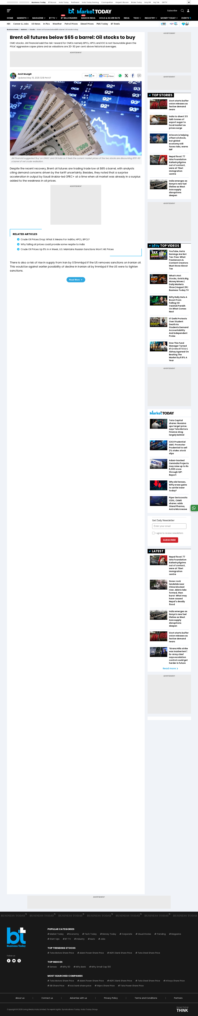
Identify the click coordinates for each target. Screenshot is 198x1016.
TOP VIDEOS (169, 246)
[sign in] (188, 11)
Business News (13, 29)
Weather (57, 23)
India (126, 18)
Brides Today (136, 2)
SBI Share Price (57, 985)
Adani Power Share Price (92, 952)
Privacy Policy (111, 998)
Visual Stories (144, 934)
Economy (74, 934)
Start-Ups (54, 938)
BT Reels (115, 23)
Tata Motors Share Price (62, 952)
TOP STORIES (162, 95)
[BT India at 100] (163, 24)
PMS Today (102, 23)
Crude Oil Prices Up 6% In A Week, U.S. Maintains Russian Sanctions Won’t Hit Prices (67, 249)
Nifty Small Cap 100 (101, 966)
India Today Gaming (90, 2)
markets (24, 29)
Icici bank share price (80, 985)
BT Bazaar (52, 2)
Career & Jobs (21, 23)
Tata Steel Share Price (149, 952)
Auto (92, 938)
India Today (64, 2)
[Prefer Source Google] (89, 75)
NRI (8, 23)
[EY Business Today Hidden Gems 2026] (185, 24)
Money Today (168, 18)
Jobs (103, 938)
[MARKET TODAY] (162, 413)
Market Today (57, 934)
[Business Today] (90, 11)
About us (20, 998)
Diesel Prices (87, 23)
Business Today (39, 2)
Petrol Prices (71, 23)
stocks (32, 29)
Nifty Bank (81, 966)
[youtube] (14, 960)
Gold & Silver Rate (109, 18)
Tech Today (91, 934)
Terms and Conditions (146, 998)
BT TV (52, 18)
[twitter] (19, 960)
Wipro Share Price (106, 985)
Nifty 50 (66, 966)
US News (35, 23)
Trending (161, 934)
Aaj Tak (156, 2)
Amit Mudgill (24, 74)
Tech (136, 18)
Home (10, 18)
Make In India (88, 18)
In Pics (46, 23)
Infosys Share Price (175, 980)
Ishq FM (147, 2)
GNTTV (164, 2)
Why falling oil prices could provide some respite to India (53, 244)
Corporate (127, 934)
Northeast (75, 2)
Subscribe (172, 10)
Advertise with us (78, 998)
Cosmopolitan (107, 2)
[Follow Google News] (106, 75)
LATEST (158, 551)
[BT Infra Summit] (173, 24)
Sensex (53, 966)
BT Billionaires (69, 18)
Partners (178, 998)
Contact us (47, 998)
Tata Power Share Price (132, 985)
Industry (150, 18)
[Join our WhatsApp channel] (194, 510)
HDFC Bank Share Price (120, 952)
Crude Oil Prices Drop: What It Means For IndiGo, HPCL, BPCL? (55, 239)
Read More (74, 280)
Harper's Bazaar (122, 2)
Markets (22, 18)
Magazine (37, 18)
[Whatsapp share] (120, 75)
